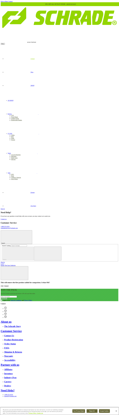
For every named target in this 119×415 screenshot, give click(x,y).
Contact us (4, 219)
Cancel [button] (6, 286)
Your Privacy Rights (78, 411)
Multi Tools (14, 158)
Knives (10, 114)
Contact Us (9, 335)
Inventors (8, 373)
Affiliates (8, 369)
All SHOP (10, 100)
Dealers (7, 386)
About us (6, 321)
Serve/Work (14, 179)
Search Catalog (6, 245)
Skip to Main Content (7, 1)
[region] (59, 411)
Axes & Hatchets (16, 154)
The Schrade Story (12, 326)
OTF (12, 115)
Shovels (13, 159)
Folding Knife (15, 118)
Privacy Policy (28, 300)
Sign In (3, 209)
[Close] (116, 411)
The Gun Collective (10, 265)
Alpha (13, 135)
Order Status (10, 344)
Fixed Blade (14, 117)
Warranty (8, 356)
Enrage (13, 140)
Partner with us (10, 364)
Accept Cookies (104, 411)
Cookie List (40, 413)
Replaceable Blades (16, 120)
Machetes (13, 156)
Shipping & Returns (13, 352)
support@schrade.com (10, 396)
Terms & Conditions (15, 300)
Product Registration (13, 340)
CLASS (10, 133)
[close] (47, 253)
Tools (9, 153)
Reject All (92, 411)
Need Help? (8, 390)
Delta (12, 138)
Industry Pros (10, 377)
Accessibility (9, 360)
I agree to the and (17, 300)
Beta (12, 136)
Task (9, 173)
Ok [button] (2, 286)
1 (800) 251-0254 (59, 401)
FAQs (6, 348)
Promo (2, 265)
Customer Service (11, 331)
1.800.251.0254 (5, 226)
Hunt (12, 176)
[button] (14, 273)
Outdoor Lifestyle (16, 177)
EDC (12, 174)
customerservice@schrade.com (9, 228)
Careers (7, 381)
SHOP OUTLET (71, 4)
